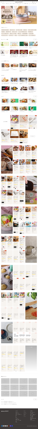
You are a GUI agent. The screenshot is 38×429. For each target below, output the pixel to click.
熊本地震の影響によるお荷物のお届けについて (9, 401)
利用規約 (31, 419)
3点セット (21, 142)
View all (32, 136)
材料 (17, 3)
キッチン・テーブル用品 (31, 3)
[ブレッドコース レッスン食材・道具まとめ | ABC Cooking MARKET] (32, 65)
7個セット (27, 276)
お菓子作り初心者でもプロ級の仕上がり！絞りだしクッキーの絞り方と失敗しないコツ (32, 84)
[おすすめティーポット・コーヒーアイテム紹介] (33, 44)
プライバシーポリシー (32, 420)
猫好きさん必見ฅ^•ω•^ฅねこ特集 (33, 55)
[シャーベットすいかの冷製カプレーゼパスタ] (6, 101)
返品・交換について (32, 415)
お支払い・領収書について (33, 414)
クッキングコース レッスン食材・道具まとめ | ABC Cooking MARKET (23, 70)
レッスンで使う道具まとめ (14, 69)
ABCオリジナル (7, 3)
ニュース (25, 416)
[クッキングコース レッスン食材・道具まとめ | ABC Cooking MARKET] (23, 65)
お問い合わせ (31, 417)
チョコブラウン (29, 128)
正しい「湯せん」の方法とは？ (14, 91)
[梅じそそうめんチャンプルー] (14, 108)
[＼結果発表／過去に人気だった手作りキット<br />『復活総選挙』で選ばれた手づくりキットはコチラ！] (24, 52)
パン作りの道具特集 (3, 55)
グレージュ (30, 128)
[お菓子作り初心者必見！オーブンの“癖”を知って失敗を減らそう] (6, 88)
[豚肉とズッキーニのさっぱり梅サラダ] (32, 101)
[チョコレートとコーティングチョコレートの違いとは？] (23, 88)
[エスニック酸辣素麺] (32, 108)
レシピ (24, 415)
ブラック (34, 128)
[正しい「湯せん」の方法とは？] (14, 88)
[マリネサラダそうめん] (23, 108)
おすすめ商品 (5, 121)
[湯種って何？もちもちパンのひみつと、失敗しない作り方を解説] (14, 80)
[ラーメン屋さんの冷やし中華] (23, 101)
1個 (29, 276)
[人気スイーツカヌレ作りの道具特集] (24, 44)
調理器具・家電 (26, 3)
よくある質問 (31, 416)
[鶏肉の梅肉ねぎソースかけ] (6, 108)
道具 (20, 3)
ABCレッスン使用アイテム (13, 3)
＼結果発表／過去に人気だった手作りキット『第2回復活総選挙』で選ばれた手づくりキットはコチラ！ (14, 56)
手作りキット (3, 3)
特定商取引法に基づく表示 (33, 418)
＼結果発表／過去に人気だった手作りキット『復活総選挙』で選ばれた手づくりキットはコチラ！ (23, 56)
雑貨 (35, 3)
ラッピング (22, 3)
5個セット (33, 289)
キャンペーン (25, 413)
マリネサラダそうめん (22, 111)
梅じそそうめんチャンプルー (14, 111)
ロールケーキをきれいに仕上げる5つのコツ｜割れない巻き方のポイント (5, 84)
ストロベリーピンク (31, 128)
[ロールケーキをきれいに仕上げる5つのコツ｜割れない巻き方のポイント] (6, 80)
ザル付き (12, 128)
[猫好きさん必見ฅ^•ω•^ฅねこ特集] (33, 52)
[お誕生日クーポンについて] (14, 44)
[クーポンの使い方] (5, 44)
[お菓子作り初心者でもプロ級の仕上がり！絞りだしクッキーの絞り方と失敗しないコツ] (32, 80)
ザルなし (15, 128)
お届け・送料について (32, 412)
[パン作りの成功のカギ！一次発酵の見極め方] (23, 80)
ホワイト (14, 188)
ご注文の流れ (31, 413)
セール (16, 422)
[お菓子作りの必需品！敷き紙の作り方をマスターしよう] (32, 88)
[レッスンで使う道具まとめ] (14, 65)
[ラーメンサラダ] (14, 101)
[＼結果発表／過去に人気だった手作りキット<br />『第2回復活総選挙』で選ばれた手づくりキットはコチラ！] (14, 52)
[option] (19, 0)
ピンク (4, 187)
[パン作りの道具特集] (5, 52)
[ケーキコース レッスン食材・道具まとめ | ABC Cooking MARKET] (6, 65)
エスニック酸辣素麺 (30, 111)
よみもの (25, 414)
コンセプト (25, 412)
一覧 (35, 39)
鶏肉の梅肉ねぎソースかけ (5, 111)
